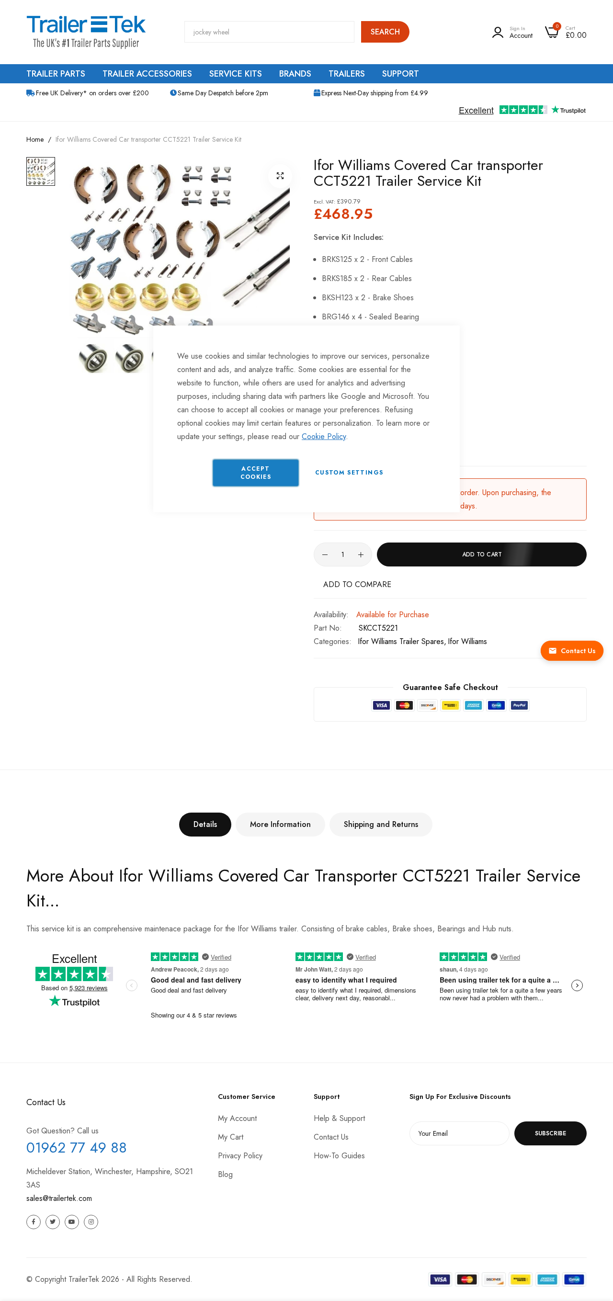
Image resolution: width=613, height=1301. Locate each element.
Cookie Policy (324, 435)
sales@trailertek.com (59, 1198)
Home (35, 139)
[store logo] (86, 32)
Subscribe (550, 1133)
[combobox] (269, 32)
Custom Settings (349, 472)
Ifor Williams (467, 641)
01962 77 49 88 (76, 1147)
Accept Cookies (255, 472)
